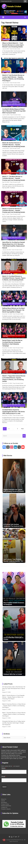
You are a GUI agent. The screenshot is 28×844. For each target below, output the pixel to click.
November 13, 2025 (7, 383)
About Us (3, 799)
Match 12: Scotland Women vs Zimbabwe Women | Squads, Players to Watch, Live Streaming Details (14, 278)
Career (3, 801)
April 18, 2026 (5, 182)
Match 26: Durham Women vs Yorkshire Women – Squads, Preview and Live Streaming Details (13, 144)
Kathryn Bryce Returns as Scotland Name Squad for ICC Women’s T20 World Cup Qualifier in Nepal (13, 310)
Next (22, 428)
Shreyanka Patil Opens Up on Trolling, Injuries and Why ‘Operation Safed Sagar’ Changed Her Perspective (13, 723)
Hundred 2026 (6, 39)
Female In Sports (5, 809)
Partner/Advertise (6, 805)
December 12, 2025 (7, 314)
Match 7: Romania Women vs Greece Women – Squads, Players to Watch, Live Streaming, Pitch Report (14, 714)
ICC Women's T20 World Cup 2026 (11, 102)
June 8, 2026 (5, 148)
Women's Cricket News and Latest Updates (12, 105)
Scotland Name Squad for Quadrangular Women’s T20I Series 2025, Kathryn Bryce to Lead (13, 411)
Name (4, 768)
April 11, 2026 (5, 214)
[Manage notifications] (4, 840)
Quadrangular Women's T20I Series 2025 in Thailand (14, 336)
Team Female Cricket (15, 48)
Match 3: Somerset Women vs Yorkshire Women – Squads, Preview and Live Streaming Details (13, 210)
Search (24, 436)
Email (4, 776)
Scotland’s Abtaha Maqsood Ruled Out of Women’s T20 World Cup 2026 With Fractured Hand (13, 111)
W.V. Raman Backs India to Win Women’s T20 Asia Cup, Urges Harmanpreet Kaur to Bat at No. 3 (13, 688)
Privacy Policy (5, 804)
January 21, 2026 (6, 282)
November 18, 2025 (7, 347)
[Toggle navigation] (3, 17)
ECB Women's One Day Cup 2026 (10, 172)
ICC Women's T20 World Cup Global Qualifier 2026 (12, 272)
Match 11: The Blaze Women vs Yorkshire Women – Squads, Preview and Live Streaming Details (13, 178)
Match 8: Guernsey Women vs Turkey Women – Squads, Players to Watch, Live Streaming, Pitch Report (14, 705)
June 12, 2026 (5, 114)
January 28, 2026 (6, 249)
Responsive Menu (25, 1)
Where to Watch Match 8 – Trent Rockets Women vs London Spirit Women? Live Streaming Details (13, 45)
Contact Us (4, 807)
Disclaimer (4, 802)
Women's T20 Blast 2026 (9, 139)
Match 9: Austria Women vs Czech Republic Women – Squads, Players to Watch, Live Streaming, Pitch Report (13, 697)
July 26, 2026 (5, 48)
